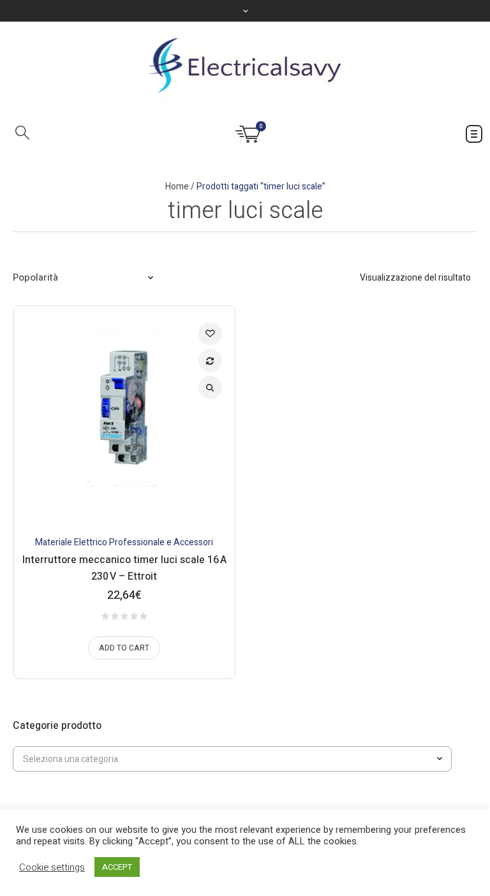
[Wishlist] (210, 334)
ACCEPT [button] (117, 867)
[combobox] (232, 759)
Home (177, 186)
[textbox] (224, 759)
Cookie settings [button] (52, 867)
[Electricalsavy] (245, 67)
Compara (210, 360)
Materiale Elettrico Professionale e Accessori (124, 542)
